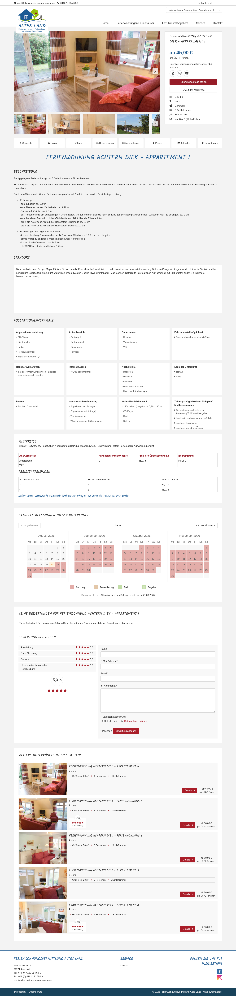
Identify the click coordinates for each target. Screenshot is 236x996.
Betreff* (104, 673)
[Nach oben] (228, 991)
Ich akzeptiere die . (126, 721)
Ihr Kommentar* (109, 685)
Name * (105, 648)
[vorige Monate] (29, 525)
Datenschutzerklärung (135, 721)
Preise (158, 143)
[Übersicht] (26, 143)
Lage (79, 143)
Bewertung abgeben (125, 730)
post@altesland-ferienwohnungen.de (36, 3)
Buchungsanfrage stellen (193, 81)
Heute (118, 525)
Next (155, 71)
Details (188, 790)
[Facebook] (219, 973)
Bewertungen (211, 143)
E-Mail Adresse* (109, 661)
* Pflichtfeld (106, 730)
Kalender (185, 143)
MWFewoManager (212, 991)
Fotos (53, 143)
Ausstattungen (132, 143)
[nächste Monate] (206, 525)
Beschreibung (106, 143)
